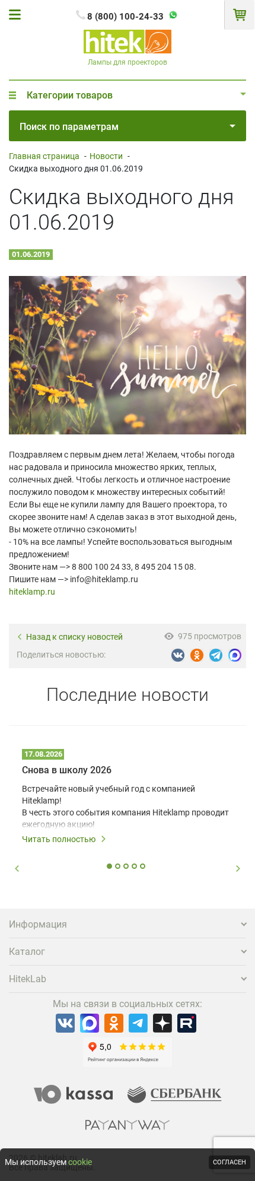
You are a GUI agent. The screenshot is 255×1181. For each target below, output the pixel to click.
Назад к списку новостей (74, 637)
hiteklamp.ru (32, 591)
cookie (80, 1162)
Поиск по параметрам (69, 126)
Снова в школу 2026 (66, 770)
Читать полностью (58, 839)
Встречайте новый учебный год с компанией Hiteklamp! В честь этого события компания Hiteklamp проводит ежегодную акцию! (125, 806)
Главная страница (44, 156)
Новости (106, 156)
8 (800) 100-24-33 (125, 16)
